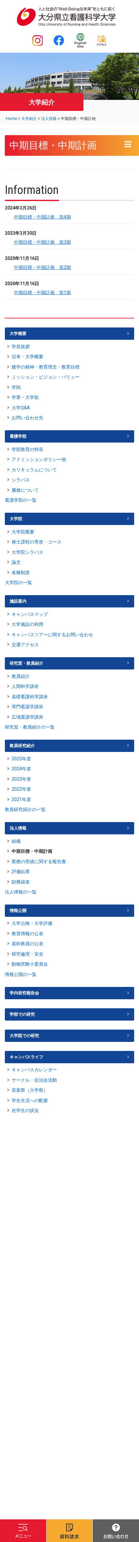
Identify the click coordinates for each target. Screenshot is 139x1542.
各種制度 (21, 572)
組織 (16, 841)
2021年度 (21, 799)
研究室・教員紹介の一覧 (30, 727)
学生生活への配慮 (30, 1100)
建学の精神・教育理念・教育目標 (46, 366)
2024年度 (21, 768)
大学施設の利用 (27, 624)
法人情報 (49, 118)
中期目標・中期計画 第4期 (42, 217)
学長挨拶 (21, 346)
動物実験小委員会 (30, 964)
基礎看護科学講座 (30, 696)
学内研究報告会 (24, 993)
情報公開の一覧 (21, 974)
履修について (25, 490)
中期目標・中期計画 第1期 (42, 292)
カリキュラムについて (34, 469)
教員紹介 (21, 676)
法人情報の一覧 (21, 891)
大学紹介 (29, 118)
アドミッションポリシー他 (39, 459)
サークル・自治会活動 (34, 1080)
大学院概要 (23, 531)
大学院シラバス (27, 552)
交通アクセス (25, 644)
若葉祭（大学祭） (30, 1090)
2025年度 (21, 758)
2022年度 (21, 789)
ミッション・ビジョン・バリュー (46, 377)
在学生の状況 (25, 1110)
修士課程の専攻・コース (36, 541)
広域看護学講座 (27, 717)
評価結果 (21, 871)
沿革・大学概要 (27, 356)
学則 (16, 387)
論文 (16, 562)
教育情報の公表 (27, 933)
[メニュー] (23, 1530)
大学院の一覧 (18, 582)
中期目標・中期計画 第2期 (42, 267)
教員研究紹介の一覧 (25, 809)
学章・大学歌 (25, 397)
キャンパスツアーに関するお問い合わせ (52, 634)
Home (11, 118)
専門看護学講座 (27, 706)
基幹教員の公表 (27, 943)
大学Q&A (21, 407)
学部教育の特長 (27, 449)
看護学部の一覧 (21, 500)
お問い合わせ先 (27, 417)
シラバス (21, 479)
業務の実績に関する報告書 (39, 861)
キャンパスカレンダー (34, 1069)
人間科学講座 (25, 686)
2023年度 (21, 779)
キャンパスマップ (30, 614)
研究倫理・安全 (27, 954)
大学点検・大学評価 (32, 923)
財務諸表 (21, 881)
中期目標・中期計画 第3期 (42, 242)
